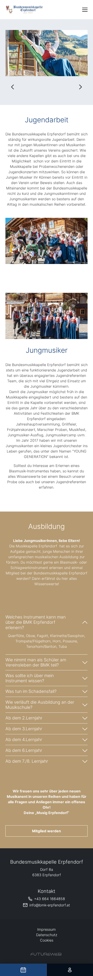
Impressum (46, 929)
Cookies (46, 940)
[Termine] (23, 970)
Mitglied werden (46, 831)
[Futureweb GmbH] (46, 954)
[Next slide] (80, 87)
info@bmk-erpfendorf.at (49, 905)
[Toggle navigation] (84, 9)
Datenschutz (46, 935)
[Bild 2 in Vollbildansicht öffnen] (46, 53)
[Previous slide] (12, 87)
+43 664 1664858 (49, 898)
